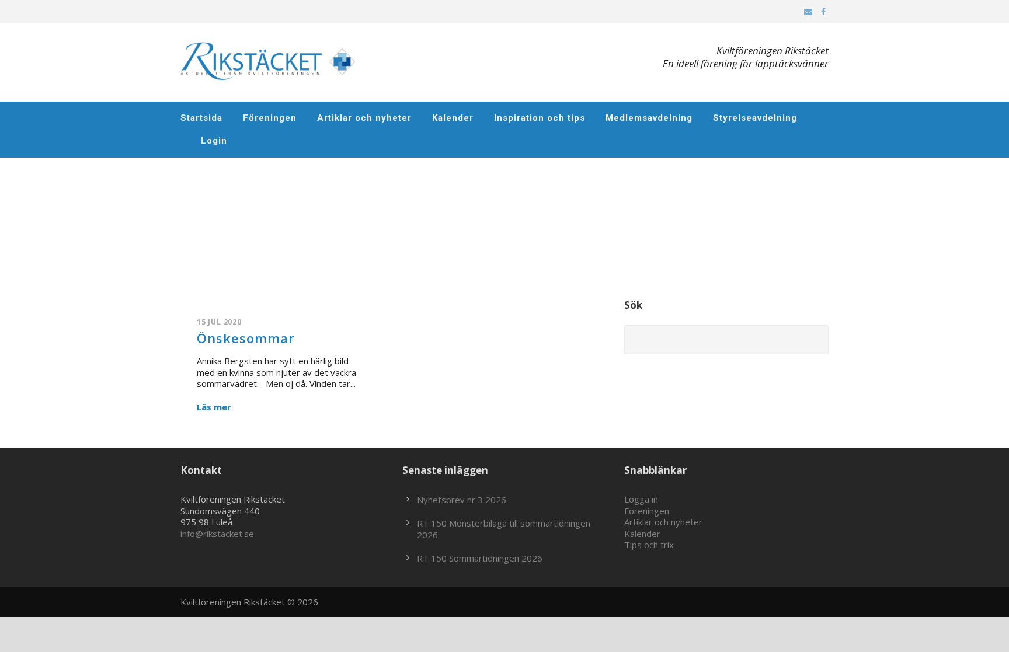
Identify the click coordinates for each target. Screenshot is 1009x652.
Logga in (641, 499)
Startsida (201, 118)
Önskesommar (246, 338)
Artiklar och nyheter (364, 118)
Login (214, 140)
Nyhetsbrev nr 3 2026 (461, 499)
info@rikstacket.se (217, 533)
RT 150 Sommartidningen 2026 (479, 558)
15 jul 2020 (219, 322)
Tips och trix (649, 544)
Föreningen (270, 118)
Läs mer (214, 407)
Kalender (453, 118)
